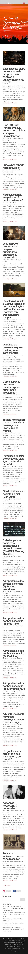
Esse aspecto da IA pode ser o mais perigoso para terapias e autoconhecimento (13, 74)
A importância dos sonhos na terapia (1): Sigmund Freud (14, 686)
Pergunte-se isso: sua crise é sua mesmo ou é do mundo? (13, 755)
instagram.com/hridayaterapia (14, 952)
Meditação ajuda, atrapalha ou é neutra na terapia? (13, 197)
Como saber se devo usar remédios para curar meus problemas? (11, 387)
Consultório (14, 170)
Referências (6, 140)
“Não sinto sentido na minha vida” (13, 166)
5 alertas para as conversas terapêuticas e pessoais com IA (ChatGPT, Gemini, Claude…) (13, 547)
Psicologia (18, 82)
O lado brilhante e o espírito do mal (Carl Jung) (14, 494)
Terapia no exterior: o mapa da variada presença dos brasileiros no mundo (14, 425)
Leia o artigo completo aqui (10, 103)
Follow (8, 891)
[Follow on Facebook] (14, 891)
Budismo (12, 319)
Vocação (11, 172)
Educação (12, 82)
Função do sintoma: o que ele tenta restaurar (13, 856)
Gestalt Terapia (19, 138)
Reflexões (5, 83)
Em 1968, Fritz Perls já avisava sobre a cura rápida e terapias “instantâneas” (14, 130)
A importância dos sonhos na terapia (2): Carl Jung (13, 653)
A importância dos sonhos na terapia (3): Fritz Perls (13, 621)
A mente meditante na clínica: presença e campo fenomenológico (13, 718)
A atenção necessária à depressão (10, 805)
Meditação (20, 170)
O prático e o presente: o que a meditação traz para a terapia (12, 348)
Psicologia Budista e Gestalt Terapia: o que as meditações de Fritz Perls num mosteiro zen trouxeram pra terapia (14, 309)
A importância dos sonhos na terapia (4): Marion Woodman (13, 585)
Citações (12, 138)
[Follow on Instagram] (4, 891)
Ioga (4, 357)
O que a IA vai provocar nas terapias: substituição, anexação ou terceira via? (10, 250)
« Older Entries (6, 885)
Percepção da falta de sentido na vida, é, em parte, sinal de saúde (13, 460)
